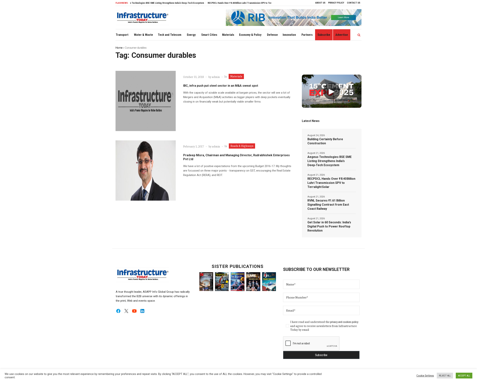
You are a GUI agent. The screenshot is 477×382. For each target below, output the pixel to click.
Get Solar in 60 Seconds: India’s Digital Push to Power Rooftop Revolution (329, 226)
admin (216, 77)
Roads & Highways (241, 146)
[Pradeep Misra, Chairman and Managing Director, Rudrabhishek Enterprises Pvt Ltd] (146, 170)
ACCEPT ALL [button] (464, 375)
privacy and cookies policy (344, 322)
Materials (236, 76)
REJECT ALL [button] (445, 375)
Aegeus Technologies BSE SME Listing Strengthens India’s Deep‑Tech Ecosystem (152, 3)
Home (119, 47)
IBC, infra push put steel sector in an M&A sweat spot (220, 85)
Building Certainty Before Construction (325, 141)
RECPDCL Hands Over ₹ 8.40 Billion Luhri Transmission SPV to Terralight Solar (233, 3)
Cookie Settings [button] (425, 375)
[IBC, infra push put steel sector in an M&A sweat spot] (146, 101)
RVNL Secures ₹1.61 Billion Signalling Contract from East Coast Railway (328, 204)
